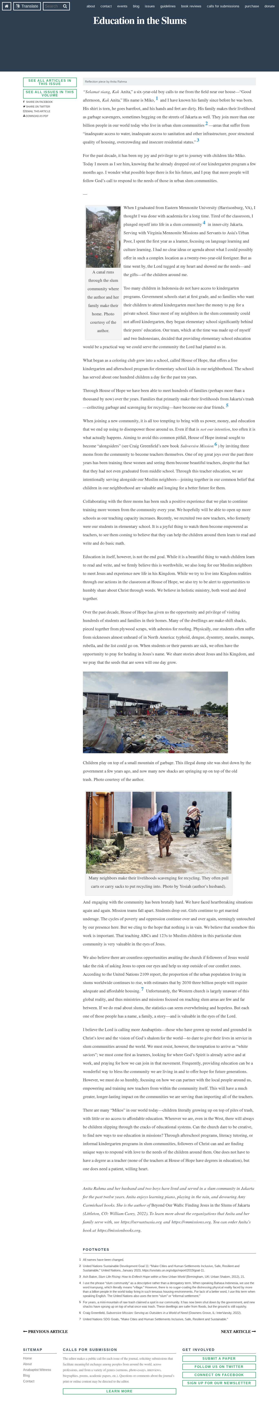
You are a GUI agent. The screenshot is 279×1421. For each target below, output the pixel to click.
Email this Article (37, 111)
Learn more (119, 1391)
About (91, 6)
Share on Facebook (39, 102)
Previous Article (47, 1331)
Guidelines (168, 6)
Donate (269, 6)
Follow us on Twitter (219, 1366)
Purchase (252, 6)
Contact (106, 6)
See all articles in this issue (49, 82)
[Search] (65, 6)
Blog (136, 6)
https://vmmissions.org (191, 1222)
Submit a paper (219, 1358)
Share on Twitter (37, 106)
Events (122, 6)
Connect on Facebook (219, 1375)
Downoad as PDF (36, 116)
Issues (150, 6)
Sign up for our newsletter (219, 1383)
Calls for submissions (223, 6)
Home (27, 1358)
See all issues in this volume (50, 93)
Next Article (236, 1331)
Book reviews (191, 6)
